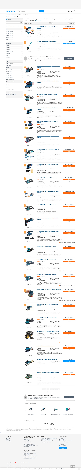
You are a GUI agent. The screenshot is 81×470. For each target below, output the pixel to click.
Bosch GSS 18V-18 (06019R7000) (30, 457)
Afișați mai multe (38, 20)
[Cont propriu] (74, 11)
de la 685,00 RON (69, 289)
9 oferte (69, 97)
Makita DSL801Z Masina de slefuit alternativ (46, 41)
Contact (7, 439)
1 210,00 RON (69, 359)
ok (21, 22)
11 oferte (69, 69)
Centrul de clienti (62, 438)
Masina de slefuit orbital (68, 414)
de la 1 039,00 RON (69, 191)
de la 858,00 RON (69, 331)
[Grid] (52, 23)
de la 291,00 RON (69, 317)
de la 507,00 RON (69, 372)
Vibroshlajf (27, 462)
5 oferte (69, 124)
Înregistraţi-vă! (63, 448)
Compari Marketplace (63, 441)
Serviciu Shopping (62, 445)
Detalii (29, 51)
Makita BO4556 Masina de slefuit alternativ (46, 317)
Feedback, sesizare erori (46, 441)
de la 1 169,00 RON (69, 218)
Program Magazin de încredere (65, 440)
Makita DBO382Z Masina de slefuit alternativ (47, 204)
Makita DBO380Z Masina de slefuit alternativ (47, 177)
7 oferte (69, 139)
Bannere (61, 443)
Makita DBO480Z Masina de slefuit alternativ (47, 94)
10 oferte (69, 30)
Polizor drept (43, 414)
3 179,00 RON (69, 41)
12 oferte (69, 194)
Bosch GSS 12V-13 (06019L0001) (30, 458)
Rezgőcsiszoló (19, 462)
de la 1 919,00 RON (69, 149)
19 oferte (69, 263)
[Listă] (50, 23)
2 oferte (69, 221)
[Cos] (71, 11)
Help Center (61, 439)
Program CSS (61, 444)
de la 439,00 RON (69, 121)
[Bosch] (46, 424)
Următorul (69, 58)
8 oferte (69, 307)
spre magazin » (69, 43)
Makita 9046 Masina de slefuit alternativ (46, 346)
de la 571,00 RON (69, 136)
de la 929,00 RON (69, 81)
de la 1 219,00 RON (69, 26)
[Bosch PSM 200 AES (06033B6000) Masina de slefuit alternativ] (30, 376)
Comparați (69, 28)
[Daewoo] (52, 424)
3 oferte (69, 111)
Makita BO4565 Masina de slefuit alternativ (46, 246)
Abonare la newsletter (45, 439)
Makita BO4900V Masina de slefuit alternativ (47, 359)
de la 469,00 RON (69, 231)
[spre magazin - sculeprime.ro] (30, 363)
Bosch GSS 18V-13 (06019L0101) (30, 453)
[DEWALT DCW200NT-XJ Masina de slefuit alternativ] (30, 335)
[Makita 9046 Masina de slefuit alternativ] (30, 349)
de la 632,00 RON (69, 204)
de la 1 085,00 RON (69, 108)
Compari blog (8, 440)
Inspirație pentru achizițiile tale (47, 440)
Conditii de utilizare (19, 465)
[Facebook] (72, 466)
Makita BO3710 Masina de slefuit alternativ (46, 274)
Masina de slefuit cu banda (29, 444)
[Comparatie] (69, 11)
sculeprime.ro (69, 362)
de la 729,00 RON (69, 164)
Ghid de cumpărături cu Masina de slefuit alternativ (40, 56)
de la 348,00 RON (69, 259)
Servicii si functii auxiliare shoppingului (49, 438)
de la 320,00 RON (69, 246)
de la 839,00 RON (69, 66)
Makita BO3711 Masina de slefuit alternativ (46, 259)
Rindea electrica (31, 414)
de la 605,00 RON (69, 177)
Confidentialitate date (10, 465)
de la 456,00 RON (69, 94)
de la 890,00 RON (69, 346)
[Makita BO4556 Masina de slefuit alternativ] (30, 321)
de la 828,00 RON (69, 304)
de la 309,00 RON (69, 274)
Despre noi (8, 438)
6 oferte (69, 84)
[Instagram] (74, 466)
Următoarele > (56, 389)
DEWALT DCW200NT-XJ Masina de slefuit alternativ (48, 331)
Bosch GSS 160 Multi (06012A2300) (30, 455)
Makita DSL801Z (27, 454)
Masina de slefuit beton (55, 414)
